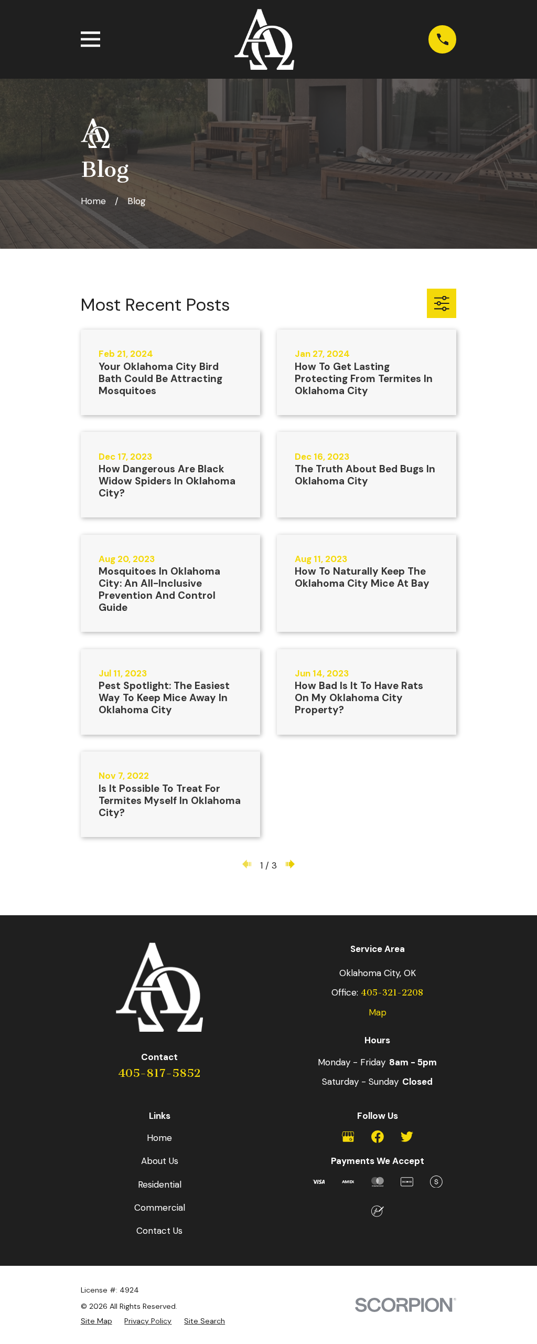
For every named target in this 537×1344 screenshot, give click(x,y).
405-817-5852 (159, 1073)
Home (159, 1138)
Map (377, 1012)
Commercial (159, 1207)
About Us (159, 1161)
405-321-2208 (392, 993)
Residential (159, 1184)
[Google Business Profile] (348, 1136)
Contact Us (159, 1230)
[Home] (264, 39)
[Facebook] (377, 1136)
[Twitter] (407, 1136)
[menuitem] (96, 1321)
